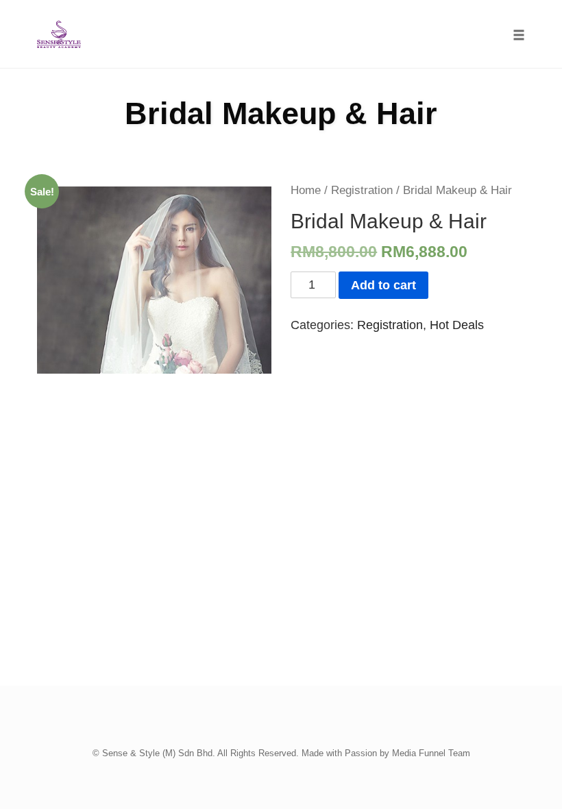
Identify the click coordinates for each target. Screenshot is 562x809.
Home (306, 190)
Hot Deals (457, 325)
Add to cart (383, 285)
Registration (362, 190)
